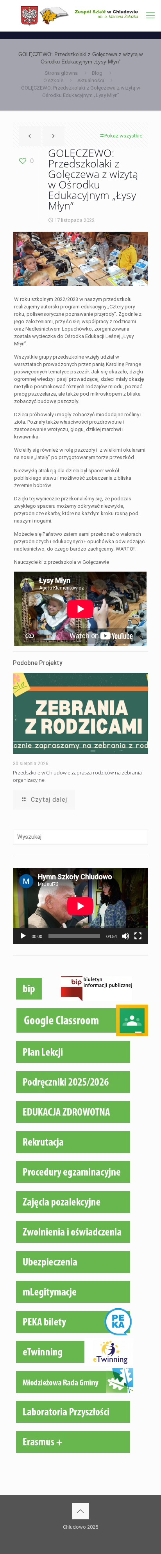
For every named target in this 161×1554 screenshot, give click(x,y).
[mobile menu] (150, 15)
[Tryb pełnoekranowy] (138, 936)
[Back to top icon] (80, 1511)
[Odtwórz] (23, 936)
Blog (97, 73)
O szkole (53, 80)
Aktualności (90, 80)
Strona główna (61, 73)
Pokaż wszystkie (123, 136)
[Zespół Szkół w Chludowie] (80, 15)
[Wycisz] (125, 936)
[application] (80, 906)
